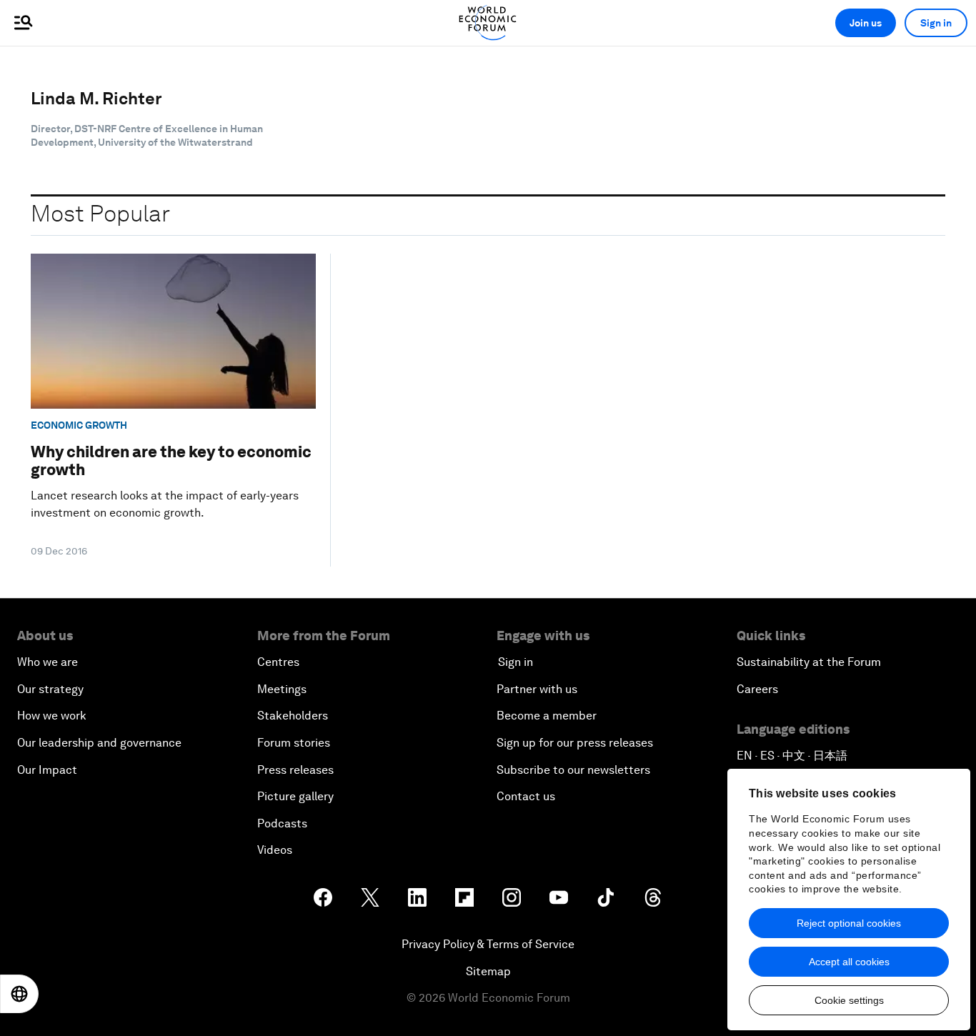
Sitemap (488, 971)
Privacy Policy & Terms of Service (488, 944)
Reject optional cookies (849, 923)
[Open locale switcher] (19, 993)
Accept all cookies (849, 961)
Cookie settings (849, 1000)
